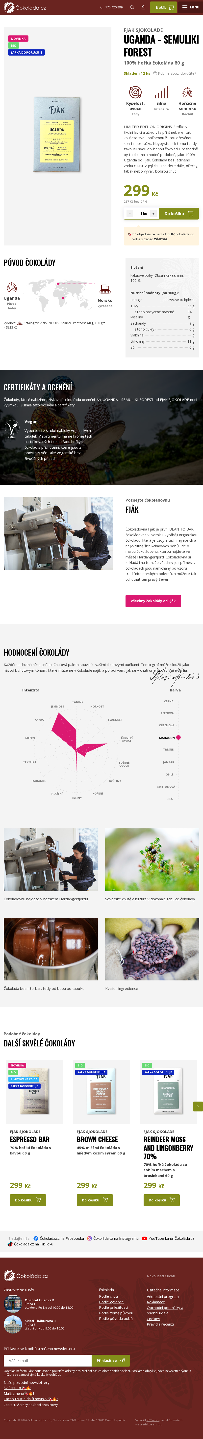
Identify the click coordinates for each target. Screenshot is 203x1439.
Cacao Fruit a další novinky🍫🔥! (31, 1398)
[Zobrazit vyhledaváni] (132, 7)
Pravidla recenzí (160, 1324)
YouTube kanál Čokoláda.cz (171, 1238)
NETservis (153, 1420)
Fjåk (19, 323)
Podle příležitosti (113, 1307)
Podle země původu (116, 1312)
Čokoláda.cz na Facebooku (61, 1238)
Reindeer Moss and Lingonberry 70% (168, 1147)
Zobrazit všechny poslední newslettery (31, 1405)
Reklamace (156, 1301)
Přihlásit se (107, 1360)
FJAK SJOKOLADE (143, 30)
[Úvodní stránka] (52, 7)
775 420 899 (114, 7)
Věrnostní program (163, 1296)
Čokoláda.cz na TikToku (33, 1243)
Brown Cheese (97, 1139)
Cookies (153, 1318)
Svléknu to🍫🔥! (17, 1387)
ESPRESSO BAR (30, 1139)
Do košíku (175, 213)
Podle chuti (108, 1296)
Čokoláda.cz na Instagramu (115, 1238)
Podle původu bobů (116, 1318)
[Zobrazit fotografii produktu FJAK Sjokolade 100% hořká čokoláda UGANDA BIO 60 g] (57, 178)
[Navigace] (190, 7)
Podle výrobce (111, 1301)
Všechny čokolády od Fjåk (153, 600)
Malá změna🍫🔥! (19, 1393)
